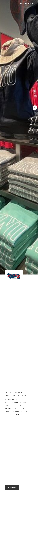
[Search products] (35, 108)
